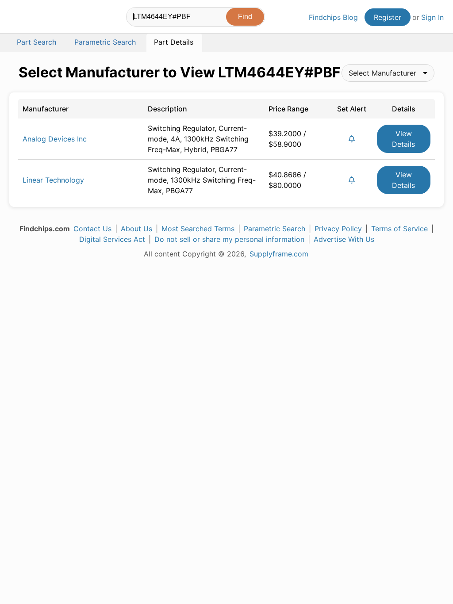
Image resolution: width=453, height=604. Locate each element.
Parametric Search (274, 228)
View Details (403, 139)
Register (387, 17)
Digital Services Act (112, 239)
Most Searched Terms (197, 228)
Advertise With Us (344, 239)
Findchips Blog (333, 17)
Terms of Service (399, 228)
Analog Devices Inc (55, 138)
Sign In (432, 17)
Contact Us (92, 228)
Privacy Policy (338, 228)
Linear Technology (53, 180)
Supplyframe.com (279, 253)
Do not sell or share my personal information (229, 239)
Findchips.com (38, 18)
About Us (136, 228)
